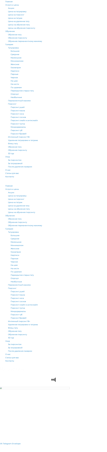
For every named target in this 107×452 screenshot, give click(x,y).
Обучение (10, 31)
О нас (8, 170)
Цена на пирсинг (16, 15)
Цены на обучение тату (19, 25)
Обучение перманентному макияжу (25, 41)
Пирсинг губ (16, 130)
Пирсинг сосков (18, 117)
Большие (15, 51)
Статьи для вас (12, 173)
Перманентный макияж (19, 101)
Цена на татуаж (15, 18)
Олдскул (15, 94)
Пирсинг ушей (18, 107)
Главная (9, 2)
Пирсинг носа (17, 114)
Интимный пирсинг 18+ (19, 137)
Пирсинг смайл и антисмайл (24, 120)
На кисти (15, 84)
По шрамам (16, 87)
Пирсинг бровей (18, 134)
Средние (15, 54)
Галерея (9, 44)
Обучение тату (15, 35)
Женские (15, 64)
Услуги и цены (12, 5)
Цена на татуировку (17, 11)
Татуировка (13, 48)
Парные (14, 74)
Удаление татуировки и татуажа (23, 140)
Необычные (16, 97)
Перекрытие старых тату (22, 91)
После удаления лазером (20, 167)
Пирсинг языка (18, 111)
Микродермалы (18, 127)
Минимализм (17, 61)
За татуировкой (15, 163)
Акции (11, 8)
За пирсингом (14, 160)
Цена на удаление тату (18, 21)
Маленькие (16, 58)
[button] (53, 182)
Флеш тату (13, 144)
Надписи (15, 71)
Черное (14, 77)
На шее (14, 81)
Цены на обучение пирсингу (21, 28)
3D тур (11, 153)
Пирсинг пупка (18, 124)
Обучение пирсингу (17, 38)
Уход (7, 157)
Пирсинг (12, 104)
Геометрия (16, 68)
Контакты (9, 177)
